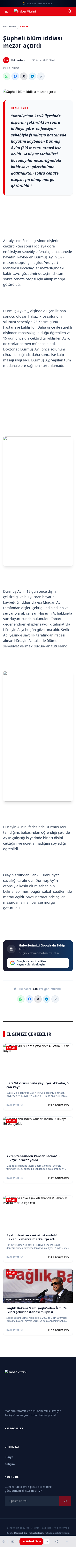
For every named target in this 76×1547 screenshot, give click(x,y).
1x (47, 1541)
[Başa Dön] (66, 1541)
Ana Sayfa (9, 26)
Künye (9, 1457)
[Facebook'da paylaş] (15, 76)
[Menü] (6, 11)
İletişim (10, 1464)
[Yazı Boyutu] (12, 1541)
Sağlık (24, 26)
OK (65, 1500)
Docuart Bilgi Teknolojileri (28, 1532)
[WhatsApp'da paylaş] (6, 76)
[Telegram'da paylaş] (32, 76)
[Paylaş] (56, 1541)
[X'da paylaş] (23, 76)
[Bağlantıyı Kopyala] (40, 76)
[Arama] (70, 11)
